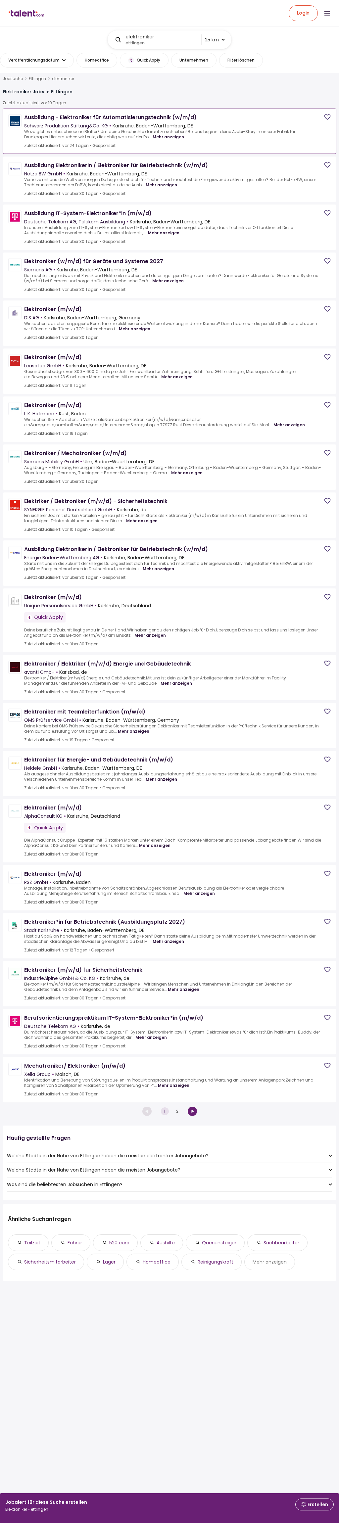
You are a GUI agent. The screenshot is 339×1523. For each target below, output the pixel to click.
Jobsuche (13, 79)
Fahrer (75, 1242)
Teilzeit (32, 1242)
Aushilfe (166, 1242)
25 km (212, 39)
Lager (109, 1262)
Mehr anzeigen (168, 137)
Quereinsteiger (219, 1242)
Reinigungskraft (215, 1262)
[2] (192, 1111)
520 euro (119, 1242)
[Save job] (327, 117)
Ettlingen (37, 79)
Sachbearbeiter (281, 1242)
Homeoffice (156, 1262)
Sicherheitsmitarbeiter (50, 1262)
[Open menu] (327, 13)
